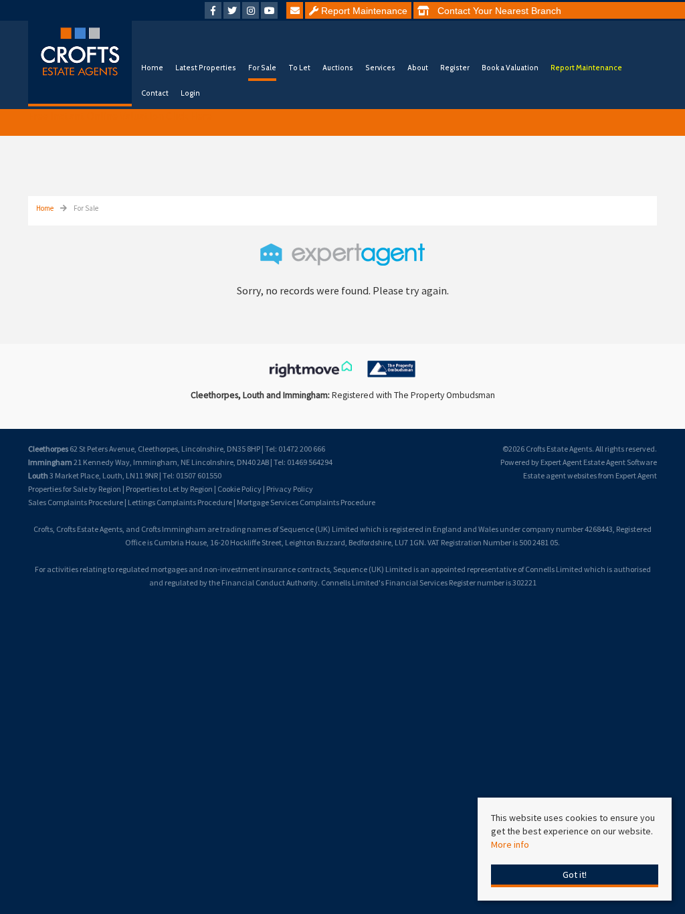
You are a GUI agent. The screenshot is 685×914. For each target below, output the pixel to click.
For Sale (262, 67)
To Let (299, 67)
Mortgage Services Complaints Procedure (306, 502)
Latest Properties (205, 67)
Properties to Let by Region (169, 489)
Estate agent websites (560, 475)
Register (455, 67)
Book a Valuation (510, 67)
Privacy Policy (289, 489)
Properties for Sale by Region (74, 489)
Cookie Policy (239, 489)
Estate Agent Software (620, 462)
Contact (155, 93)
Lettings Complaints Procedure (180, 502)
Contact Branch (495, 10)
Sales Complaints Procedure (75, 502)
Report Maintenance (362, 10)
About (417, 67)
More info (510, 844)
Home (152, 67)
